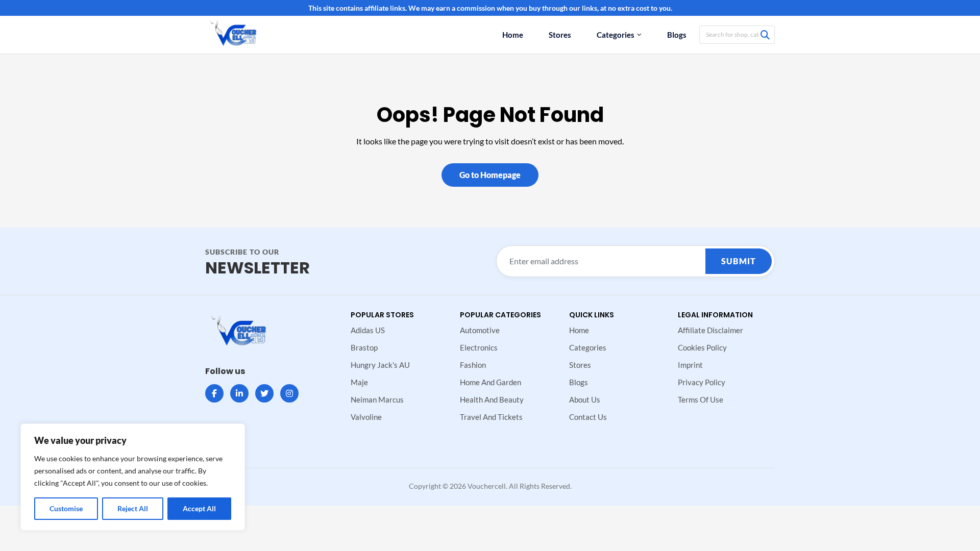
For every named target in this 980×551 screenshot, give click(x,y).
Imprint (690, 364)
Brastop (364, 347)
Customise (66, 508)
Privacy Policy (701, 382)
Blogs (677, 34)
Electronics (479, 347)
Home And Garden (490, 382)
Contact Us (588, 416)
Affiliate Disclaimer (710, 330)
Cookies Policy (702, 347)
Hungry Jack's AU (380, 364)
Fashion (473, 364)
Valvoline (366, 416)
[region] (132, 477)
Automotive (480, 330)
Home (512, 34)
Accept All (199, 508)
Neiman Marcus (377, 399)
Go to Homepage (490, 175)
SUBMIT (738, 261)
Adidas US (368, 330)
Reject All (132, 508)
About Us (584, 399)
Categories (615, 34)
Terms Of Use (700, 399)
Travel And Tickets (491, 416)
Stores (560, 34)
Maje (359, 382)
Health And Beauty (492, 399)
